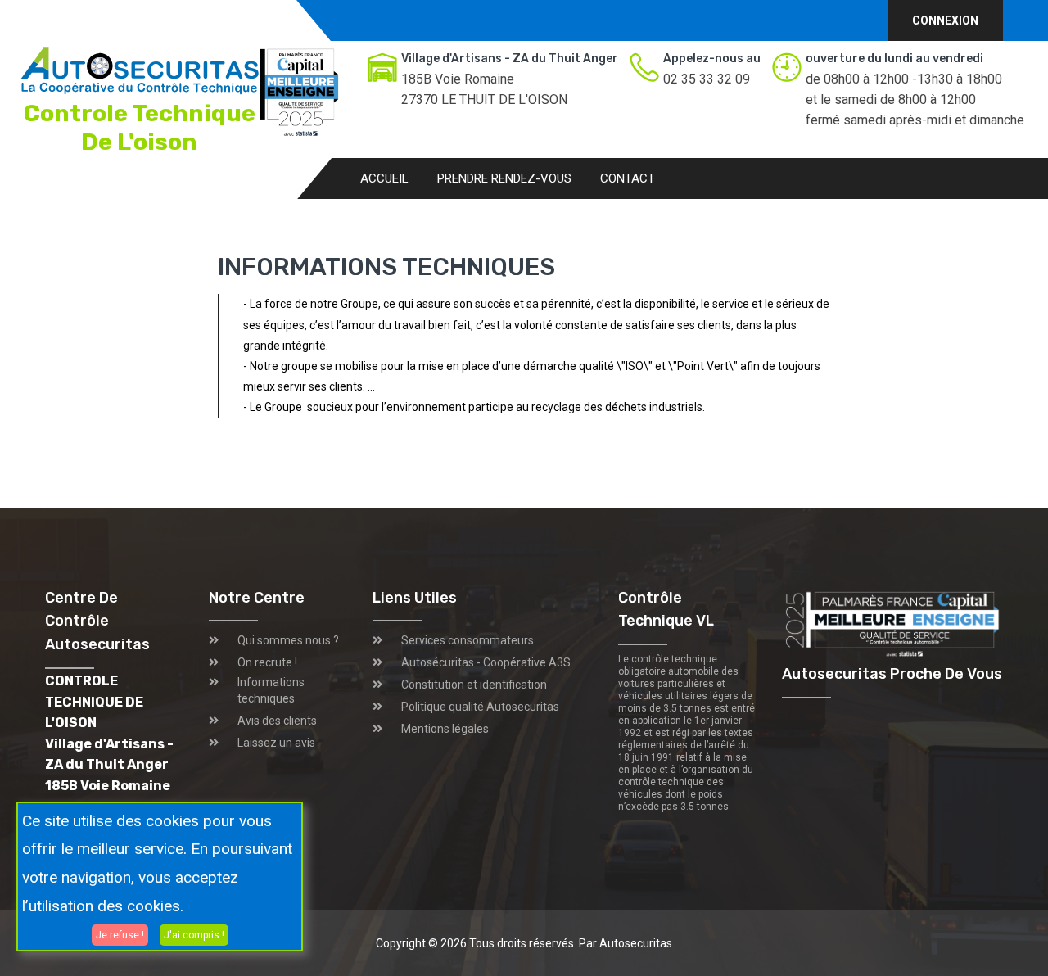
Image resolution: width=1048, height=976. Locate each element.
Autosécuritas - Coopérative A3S (486, 662)
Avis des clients (277, 720)
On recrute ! (267, 662)
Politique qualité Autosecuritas (480, 706)
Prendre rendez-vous (504, 178)
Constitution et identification (474, 684)
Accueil (384, 178)
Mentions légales (445, 728)
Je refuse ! (120, 934)
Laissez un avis (276, 742)
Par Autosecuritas (625, 943)
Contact (627, 178)
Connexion (945, 20)
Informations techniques (271, 690)
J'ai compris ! (194, 934)
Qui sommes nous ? (288, 640)
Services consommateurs (467, 640)
